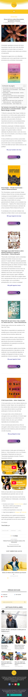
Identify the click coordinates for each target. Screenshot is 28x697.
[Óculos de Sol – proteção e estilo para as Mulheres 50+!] (14, 619)
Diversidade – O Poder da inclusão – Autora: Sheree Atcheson (13, 93)
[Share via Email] (16, 535)
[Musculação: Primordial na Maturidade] (7, 640)
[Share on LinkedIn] (15, 535)
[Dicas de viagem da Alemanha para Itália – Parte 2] (7, 656)
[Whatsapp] (18, 684)
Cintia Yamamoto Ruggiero (9, 22)
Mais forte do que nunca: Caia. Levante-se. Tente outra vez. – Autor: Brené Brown (13, 101)
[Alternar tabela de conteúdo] (23, 86)
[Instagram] (12, 684)
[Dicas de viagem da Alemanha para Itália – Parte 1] (21, 656)
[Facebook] (9, 684)
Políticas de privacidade (16, 695)
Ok (8, 695)
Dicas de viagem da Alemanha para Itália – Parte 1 (20, 663)
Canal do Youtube (18, 504)
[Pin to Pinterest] (14, 535)
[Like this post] (11, 535)
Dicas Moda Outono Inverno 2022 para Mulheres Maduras (20, 647)
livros (19, 530)
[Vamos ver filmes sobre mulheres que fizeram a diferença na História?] (14, 562)
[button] (14, 11)
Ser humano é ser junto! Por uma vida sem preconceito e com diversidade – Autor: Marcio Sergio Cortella (14, 89)
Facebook (23, 512)
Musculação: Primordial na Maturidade (4, 647)
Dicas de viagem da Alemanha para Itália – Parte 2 (7, 663)
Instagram (17, 512)
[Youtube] (15, 684)
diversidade (13, 530)
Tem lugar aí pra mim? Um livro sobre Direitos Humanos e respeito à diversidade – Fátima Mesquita (13, 97)
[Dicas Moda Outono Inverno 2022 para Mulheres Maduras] (21, 640)
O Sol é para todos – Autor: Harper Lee (12, 103)
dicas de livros (5, 530)
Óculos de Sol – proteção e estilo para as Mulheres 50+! (13, 630)
